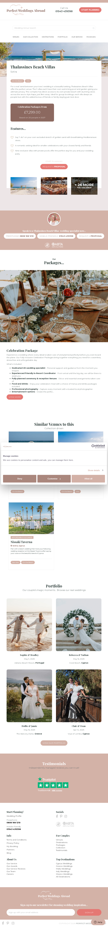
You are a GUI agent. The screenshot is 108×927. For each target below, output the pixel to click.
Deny (19, 479)
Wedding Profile (14, 816)
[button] (16, 36)
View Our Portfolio (54, 743)
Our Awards (12, 866)
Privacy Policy (13, 843)
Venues (59, 840)
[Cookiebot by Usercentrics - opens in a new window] (93, 446)
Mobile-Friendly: (56, 236)
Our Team (11, 871)
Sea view (15, 562)
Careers (10, 874)
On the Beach (17, 81)
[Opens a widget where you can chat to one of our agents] (98, 922)
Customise (52, 479)
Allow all (88, 479)
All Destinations (63, 876)
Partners (10, 849)
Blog (9, 853)
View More (15, 397)
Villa (28, 81)
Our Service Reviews (16, 869)
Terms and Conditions (16, 840)
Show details (94, 470)
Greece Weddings (64, 866)
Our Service (12, 863)
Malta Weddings (63, 869)
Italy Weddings (62, 871)
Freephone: (20, 236)
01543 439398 (64, 11)
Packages (60, 845)
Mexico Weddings (64, 874)
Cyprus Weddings (64, 863)
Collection (60, 847)
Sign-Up (89, 912)
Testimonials (61, 850)
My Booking (12, 846)
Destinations (61, 842)
